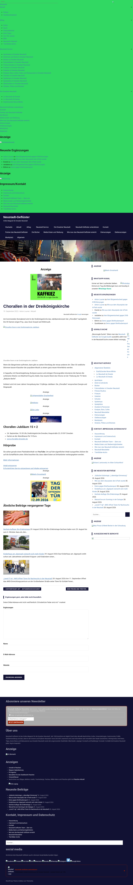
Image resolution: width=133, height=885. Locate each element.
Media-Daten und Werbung (10, 118)
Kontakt (3, 110)
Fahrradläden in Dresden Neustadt (15, 62)
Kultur (5, 25)
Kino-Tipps (7, 33)
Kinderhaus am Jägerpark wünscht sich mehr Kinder (25, 802)
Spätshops (98, 402)
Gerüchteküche (8, 31)
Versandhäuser (14, 777)
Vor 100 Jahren (9, 36)
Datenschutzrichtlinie (99, 709)
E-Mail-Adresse (9, 654)
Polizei (5, 12)
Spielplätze (99, 404)
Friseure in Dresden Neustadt (13, 68)
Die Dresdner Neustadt (8, 91)
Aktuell (2, 7)
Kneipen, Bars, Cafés (102, 410)
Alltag (2, 20)
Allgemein (3, 131)
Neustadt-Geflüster (16, 217)
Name (5, 644)
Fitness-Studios (100, 391)
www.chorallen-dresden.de (17, 439)
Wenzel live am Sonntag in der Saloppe (109, 499)
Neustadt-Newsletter (10, 206)
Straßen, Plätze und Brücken (13, 86)
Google (79, 314)
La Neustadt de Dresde (11, 97)
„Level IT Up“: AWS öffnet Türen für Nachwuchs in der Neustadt (29, 809)
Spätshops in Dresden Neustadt (14, 78)
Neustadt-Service (6, 49)
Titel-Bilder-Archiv (9, 44)
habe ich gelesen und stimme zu (21, 715)
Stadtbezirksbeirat (10, 15)
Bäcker (97, 386)
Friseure (97, 394)
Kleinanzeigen (5, 123)
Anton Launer (8, 157)
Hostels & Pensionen (102, 407)
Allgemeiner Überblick (102, 368)
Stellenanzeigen (6, 126)
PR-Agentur (12, 772)
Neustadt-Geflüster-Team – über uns (16, 198)
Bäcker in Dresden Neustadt (13, 60)
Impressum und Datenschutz (13, 193)
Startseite (3, 4)
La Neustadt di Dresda (11, 99)
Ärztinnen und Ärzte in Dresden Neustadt (18, 57)
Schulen (97, 399)
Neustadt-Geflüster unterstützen (11, 107)
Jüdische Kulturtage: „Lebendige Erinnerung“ (111, 476)
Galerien (98, 396)
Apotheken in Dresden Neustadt (14, 54)
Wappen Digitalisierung (16, 770)
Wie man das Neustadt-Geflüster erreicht (14, 121)
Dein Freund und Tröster (76, 589)
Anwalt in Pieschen (15, 768)
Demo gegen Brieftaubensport (22, 167)
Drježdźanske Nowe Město (13, 102)
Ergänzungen (8, 608)
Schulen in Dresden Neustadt (14, 76)
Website (6, 665)
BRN (5, 39)
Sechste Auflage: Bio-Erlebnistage (107, 494)
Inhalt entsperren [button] (10, 466)
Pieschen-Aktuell (79, 779)
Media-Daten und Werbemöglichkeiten (17, 201)
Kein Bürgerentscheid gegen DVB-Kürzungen (32, 157)
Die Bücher (4, 115)
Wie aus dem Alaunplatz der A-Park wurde (31, 159)
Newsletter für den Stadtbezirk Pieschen (21, 775)
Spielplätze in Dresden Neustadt (15, 81)
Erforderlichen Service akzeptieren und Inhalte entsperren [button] (25, 468)
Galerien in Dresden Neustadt (14, 70)
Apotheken (98, 380)
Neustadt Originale (10, 41)
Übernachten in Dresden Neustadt (15, 84)
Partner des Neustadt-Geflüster (11, 112)
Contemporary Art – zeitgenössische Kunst (23, 589)
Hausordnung (8, 190)
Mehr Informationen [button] (11, 460)
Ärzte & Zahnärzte (101, 383)
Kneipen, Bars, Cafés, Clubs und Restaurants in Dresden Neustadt (27, 73)
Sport (5, 28)
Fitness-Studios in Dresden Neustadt (16, 65)
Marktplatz (4, 128)
